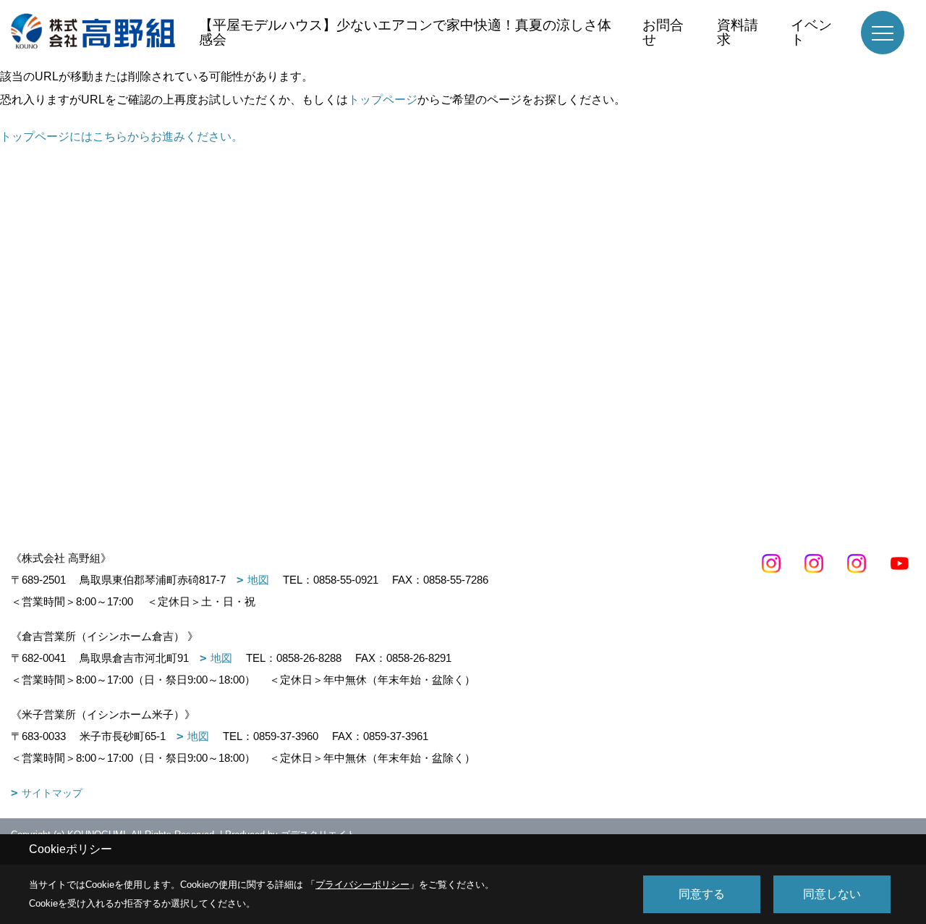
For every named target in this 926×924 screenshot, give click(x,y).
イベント (811, 32)
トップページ (382, 99)
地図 (258, 580)
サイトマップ (52, 793)
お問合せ (663, 32)
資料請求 (737, 32)
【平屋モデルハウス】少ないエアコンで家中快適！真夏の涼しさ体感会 (405, 32)
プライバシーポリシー (362, 884)
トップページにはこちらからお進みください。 (121, 136)
